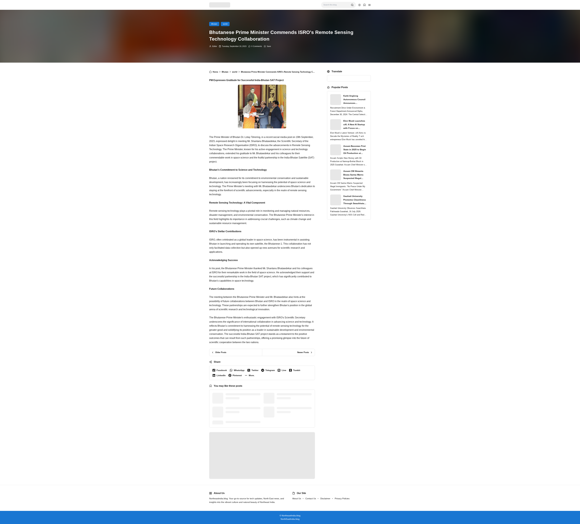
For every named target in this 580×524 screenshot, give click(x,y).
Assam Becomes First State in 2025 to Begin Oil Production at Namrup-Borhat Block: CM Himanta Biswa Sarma (354, 150)
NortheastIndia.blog (291, 515)
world (225, 24)
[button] (369, 5)
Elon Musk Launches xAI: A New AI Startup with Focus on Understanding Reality (354, 125)
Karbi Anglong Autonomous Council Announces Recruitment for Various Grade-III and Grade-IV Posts (355, 100)
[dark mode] (359, 5)
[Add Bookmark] (267, 46)
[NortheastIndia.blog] (219, 4)
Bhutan (214, 24)
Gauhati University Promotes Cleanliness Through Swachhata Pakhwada (354, 200)
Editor (214, 46)
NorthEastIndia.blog (290, 519)
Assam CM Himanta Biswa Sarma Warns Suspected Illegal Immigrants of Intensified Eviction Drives (353, 175)
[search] (352, 5)
